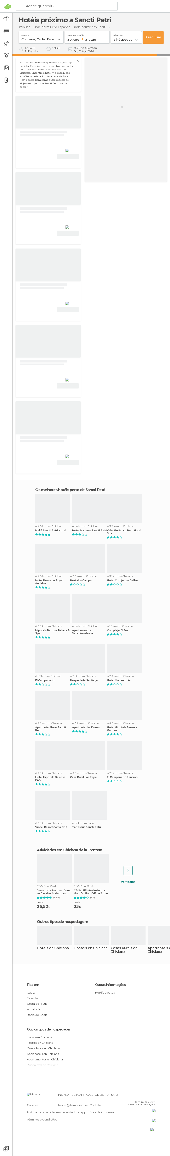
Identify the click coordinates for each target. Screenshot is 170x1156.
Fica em (33, 985)
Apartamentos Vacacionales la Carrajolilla (82, 632)
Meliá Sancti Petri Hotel (50, 530)
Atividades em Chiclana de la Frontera (69, 850)
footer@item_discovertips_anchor (81, 1105)
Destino (25, 34)
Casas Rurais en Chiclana (124, 949)
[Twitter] (142, 1096)
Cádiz (31, 992)
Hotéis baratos (105, 992)
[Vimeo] (147, 1096)
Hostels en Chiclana (91, 948)
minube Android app (72, 1112)
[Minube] (7, 6)
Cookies (32, 1105)
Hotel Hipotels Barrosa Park (50, 779)
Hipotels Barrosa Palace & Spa (52, 632)
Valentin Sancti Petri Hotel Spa (124, 532)
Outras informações (110, 985)
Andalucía (33, 1009)
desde (40, 902)
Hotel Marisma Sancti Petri (89, 530)
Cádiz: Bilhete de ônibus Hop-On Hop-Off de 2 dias (91, 892)
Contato (95, 1105)
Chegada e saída (75, 34)
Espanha (32, 998)
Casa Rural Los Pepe (83, 777)
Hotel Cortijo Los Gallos (122, 580)
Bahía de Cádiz (37, 1014)
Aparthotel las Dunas (86, 727)
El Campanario (44, 680)
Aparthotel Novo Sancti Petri (50, 729)
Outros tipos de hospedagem (49, 1029)
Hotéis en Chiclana (53, 948)
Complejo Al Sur (117, 630)
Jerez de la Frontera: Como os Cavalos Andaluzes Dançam (54, 892)
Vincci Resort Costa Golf (51, 827)
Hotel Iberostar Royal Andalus (49, 582)
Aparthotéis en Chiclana (43, 1053)
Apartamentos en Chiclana (45, 1059)
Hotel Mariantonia (119, 680)
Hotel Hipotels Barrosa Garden (122, 729)
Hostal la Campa (81, 580)
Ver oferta (68, 156)
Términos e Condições (42, 1119)
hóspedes (118, 34)
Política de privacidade (42, 1112)
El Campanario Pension (122, 777)
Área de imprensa (102, 1112)
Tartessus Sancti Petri (86, 827)
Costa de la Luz (37, 1003)
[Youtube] (153, 1096)
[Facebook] (137, 1096)
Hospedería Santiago (84, 680)
